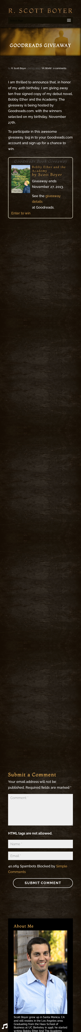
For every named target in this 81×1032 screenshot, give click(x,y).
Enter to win (21, 213)
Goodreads (24, 161)
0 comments (59, 68)
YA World (46, 68)
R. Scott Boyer (18, 68)
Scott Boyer (50, 174)
